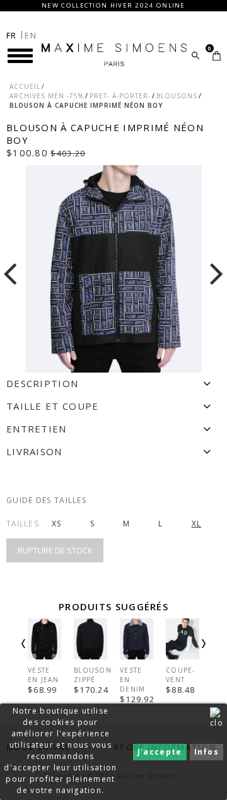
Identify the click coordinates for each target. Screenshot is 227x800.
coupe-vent (180, 675)
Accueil (24, 86)
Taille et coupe (52, 406)
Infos (206, 751)
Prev (40, 653)
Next (186, 653)
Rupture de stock (55, 550)
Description (42, 383)
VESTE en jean (43, 675)
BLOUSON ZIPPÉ (93, 675)
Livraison (34, 451)
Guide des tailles (46, 500)
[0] (216, 56)
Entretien (36, 428)
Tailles (22, 523)
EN (31, 35)
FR (11, 35)
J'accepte (159, 751)
